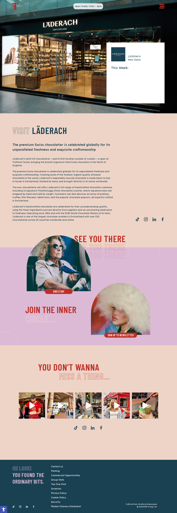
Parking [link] (55, 470)
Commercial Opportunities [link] (65, 475)
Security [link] (55, 502)
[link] (3, 509)
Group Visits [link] (57, 479)
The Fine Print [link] (58, 484)
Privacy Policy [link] (59, 493)
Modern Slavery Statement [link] (66, 506)
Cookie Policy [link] (58, 497)
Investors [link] (56, 488)
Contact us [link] (57, 466)
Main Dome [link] (134, 59)
